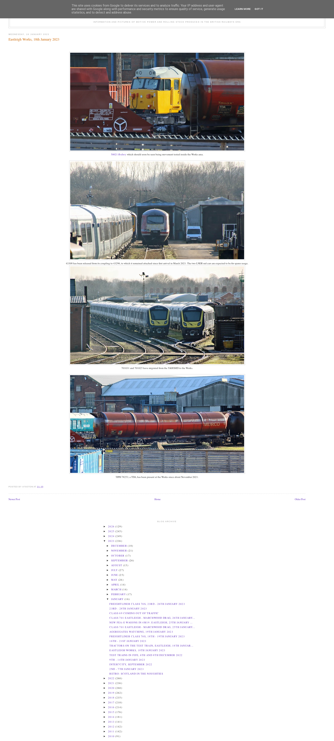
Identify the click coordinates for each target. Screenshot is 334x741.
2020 (111, 688)
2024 (111, 536)
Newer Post (14, 499)
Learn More (243, 9)
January (117, 599)
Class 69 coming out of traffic (134, 613)
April (115, 584)
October (118, 555)
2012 (111, 726)
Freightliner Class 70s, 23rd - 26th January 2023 (147, 604)
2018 (111, 697)
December (119, 545)
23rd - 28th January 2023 (128, 608)
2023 (111, 541)
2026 (111, 526)
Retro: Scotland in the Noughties (136, 673)
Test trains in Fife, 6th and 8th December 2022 (145, 655)
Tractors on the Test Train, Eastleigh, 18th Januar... (151, 645)
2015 (111, 712)
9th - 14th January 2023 (127, 659)
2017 (111, 702)
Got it (259, 9)
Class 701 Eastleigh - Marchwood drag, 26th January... (152, 617)
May (114, 579)
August (117, 565)
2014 (111, 717)
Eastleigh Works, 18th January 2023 (34, 39)
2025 (111, 531)
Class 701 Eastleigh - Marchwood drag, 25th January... (152, 627)
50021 (118, 154)
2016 (111, 707)
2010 (111, 736)
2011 (111, 731)
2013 (111, 721)
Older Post (300, 499)
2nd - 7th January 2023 (126, 669)
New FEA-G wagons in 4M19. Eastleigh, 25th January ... (151, 622)
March (116, 589)
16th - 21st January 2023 (127, 641)
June (115, 575)
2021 (111, 683)
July (115, 570)
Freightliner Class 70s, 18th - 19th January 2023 (147, 636)
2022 (111, 678)
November (119, 550)
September (120, 560)
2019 (111, 692)
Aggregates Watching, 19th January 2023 (141, 631)
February (119, 594)
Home (157, 499)
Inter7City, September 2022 (130, 664)
